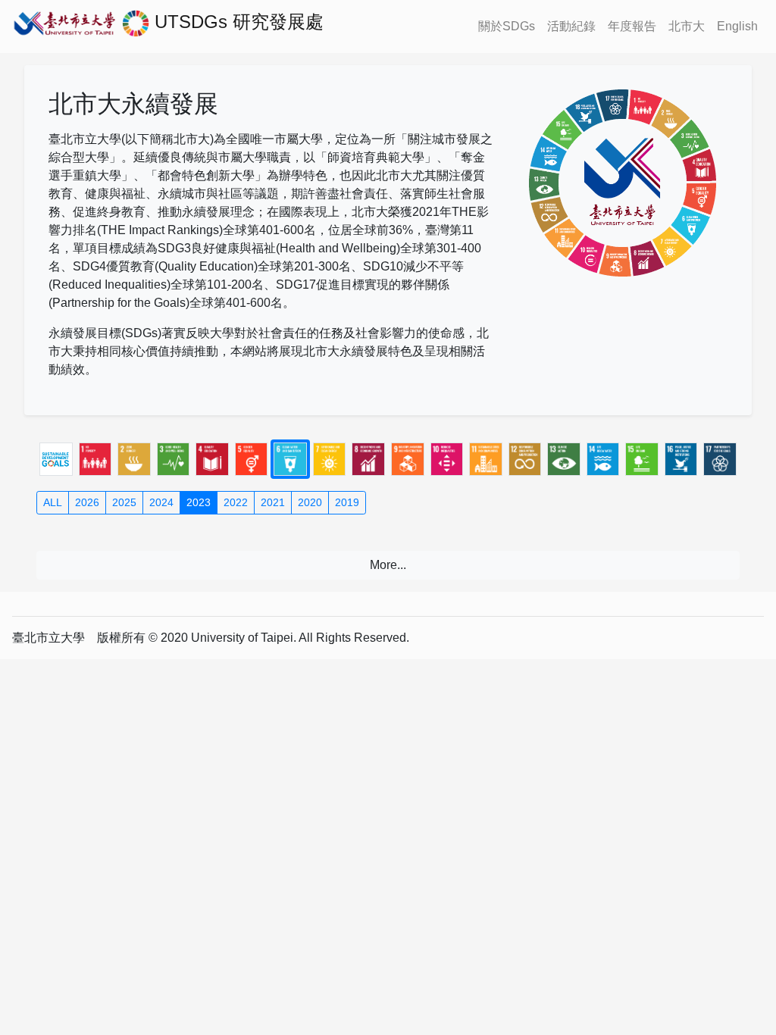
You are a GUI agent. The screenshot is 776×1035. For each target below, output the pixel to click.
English (737, 26)
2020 (310, 502)
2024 (161, 502)
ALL (52, 502)
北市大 (686, 26)
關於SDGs (506, 26)
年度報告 (632, 26)
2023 (198, 502)
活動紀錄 (571, 26)
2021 (273, 502)
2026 (87, 502)
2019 (347, 502)
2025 (124, 502)
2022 (236, 502)
